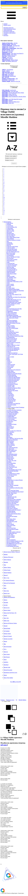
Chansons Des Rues (10, 271)
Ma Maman (9, 423)
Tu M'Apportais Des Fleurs (12, 546)
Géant (7, 319)
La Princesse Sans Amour (12, 390)
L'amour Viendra (10, 365)
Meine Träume (9, 434)
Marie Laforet (6, 654)
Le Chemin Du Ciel (10, 400)
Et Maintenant (9, 311)
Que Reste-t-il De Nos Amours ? (13, 509)
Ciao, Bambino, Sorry (11, 277)
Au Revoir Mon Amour (11, 249)
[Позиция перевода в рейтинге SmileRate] (26, 734)
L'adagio (8, 360)
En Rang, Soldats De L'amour (13, 303)
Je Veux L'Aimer (10, 356)
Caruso (8, 262)
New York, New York (11, 460)
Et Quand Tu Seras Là (11, 314)
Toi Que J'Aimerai (10, 535)
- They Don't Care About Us (12, 53)
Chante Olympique (10, 272)
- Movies (8, 72)
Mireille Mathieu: (7, 221)
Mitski (4, 588)
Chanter (8, 275)
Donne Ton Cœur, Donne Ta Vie (13, 294)
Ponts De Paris (9, 486)
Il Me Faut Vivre (10, 330)
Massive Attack (6, 610)
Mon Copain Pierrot (10, 451)
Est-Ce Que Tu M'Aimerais (12, 310)
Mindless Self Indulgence (9, 597)
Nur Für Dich (9, 468)
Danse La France (10, 285)
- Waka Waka (12, 48)
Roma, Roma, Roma (11, 519)
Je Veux (8, 355)
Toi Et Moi (8, 530)
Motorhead (5, 664)
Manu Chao (6, 590)
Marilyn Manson (7, 559)
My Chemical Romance (8, 580)
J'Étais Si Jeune (9, 343)
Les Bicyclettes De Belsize (12, 412)
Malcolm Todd (6, 667)
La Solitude (9, 391)
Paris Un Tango (9, 482)
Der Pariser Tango (10, 288)
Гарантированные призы (9, 29)
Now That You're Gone (11, 467)
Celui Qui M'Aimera (11, 268)
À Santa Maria (9, 228)
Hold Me (8, 324)
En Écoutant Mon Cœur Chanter (13, 302)
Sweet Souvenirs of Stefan (12, 529)
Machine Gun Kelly (7, 638)
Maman (8, 429)
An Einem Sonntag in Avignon (13, 240)
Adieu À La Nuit (10, 231)
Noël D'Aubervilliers (11, 463)
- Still (10, 78)
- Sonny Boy (8, 103)
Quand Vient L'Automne (12, 508)
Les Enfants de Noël (11, 415)
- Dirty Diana (9, 54)
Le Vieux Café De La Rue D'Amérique (15, 407)
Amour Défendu (10, 238)
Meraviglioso (9, 437)
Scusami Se (9, 522)
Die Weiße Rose (10, 293)
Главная (5, 23)
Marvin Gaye (6, 607)
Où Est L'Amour (10, 476)
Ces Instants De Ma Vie (11, 269)
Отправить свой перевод (9, 32)
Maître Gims (6, 620)
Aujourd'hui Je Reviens (11, 250)
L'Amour (8, 363)
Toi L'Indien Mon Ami (11, 533)
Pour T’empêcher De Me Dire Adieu (14, 487)
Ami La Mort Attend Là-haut (12, 237)
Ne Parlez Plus (9, 459)
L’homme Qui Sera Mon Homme (13, 373)
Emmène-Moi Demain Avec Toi (13, 299)
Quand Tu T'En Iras (10, 507)
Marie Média (9, 433)
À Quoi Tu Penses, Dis (11, 227)
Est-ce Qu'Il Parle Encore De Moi (14, 308)
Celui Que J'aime (10, 267)
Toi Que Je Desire (10, 537)
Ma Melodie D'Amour (11, 424)
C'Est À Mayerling (10, 254)
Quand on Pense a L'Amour (12, 504)
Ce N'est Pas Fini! (10, 263)
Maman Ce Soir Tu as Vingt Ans (13, 430)
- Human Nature (10, 60)
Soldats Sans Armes (10, 525)
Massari (5, 641)
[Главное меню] (11, 20)
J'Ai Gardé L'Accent (11, 341)
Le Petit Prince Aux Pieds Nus (13, 403)
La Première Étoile (10, 389)
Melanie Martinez (7, 572)
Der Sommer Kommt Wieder (12, 289)
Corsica (8, 282)
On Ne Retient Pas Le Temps (13, 473)
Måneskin (5, 562)
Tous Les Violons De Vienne (12, 542)
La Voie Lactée (9, 397)
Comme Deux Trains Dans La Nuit (14, 281)
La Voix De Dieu (10, 398)
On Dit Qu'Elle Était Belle (12, 471)
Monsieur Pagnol (10, 458)
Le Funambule (9, 402)
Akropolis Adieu (10, 233)
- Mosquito (5, 77)
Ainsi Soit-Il (9, 232)
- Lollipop (6, 71)
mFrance (4, 745)
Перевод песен (7, 25)
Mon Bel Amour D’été (11, 450)
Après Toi (8, 245)
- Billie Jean (9, 44)
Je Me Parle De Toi (10, 346)
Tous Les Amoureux (11, 539)
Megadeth (5, 602)
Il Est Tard (8, 329)
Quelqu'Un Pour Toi (11, 512)
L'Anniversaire (9, 367)
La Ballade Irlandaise (11, 375)
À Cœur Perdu (9, 225)
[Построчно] (11, 723)
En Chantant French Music (12, 301)
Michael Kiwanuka (7, 670)
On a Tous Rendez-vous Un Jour (13, 469)
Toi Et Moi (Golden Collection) (13, 532)
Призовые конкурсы (8, 27)
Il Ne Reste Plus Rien (11, 333)
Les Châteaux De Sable (11, 413)
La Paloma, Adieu (10, 386)
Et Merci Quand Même (11, 312)
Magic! (5, 659)
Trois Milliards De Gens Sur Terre (14, 543)
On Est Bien (9, 472)
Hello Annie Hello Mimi (11, 321)
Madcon (5, 599)
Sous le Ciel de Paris (11, 528)
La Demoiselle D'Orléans (12, 384)
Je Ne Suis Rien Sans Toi (12, 350)
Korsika (8, 359)
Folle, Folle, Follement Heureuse (13, 316)
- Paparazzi (7, 58)
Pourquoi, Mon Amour (11, 493)
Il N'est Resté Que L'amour (12, 332)
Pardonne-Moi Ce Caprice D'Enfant (14, 480)
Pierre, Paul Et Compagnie (12, 485)
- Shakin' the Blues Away (11, 101)
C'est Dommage (10, 255)
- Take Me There (7, 50)
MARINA (5, 662)
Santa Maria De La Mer (11, 521)
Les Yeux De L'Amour (11, 420)
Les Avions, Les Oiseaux (12, 411)
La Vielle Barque (10, 395)
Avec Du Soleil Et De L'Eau (12, 251)
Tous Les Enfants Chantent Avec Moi (14, 541)
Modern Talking (7, 567)
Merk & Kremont (7, 646)
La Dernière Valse (10, 385)
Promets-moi (9, 495)
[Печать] (23, 734)
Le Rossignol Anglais (11, 404)
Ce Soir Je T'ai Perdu (11, 266)
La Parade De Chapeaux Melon (13, 387)
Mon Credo (9, 452)
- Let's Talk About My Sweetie (12, 99)
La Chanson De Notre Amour (13, 378)
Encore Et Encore (10, 304)
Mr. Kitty (5, 605)
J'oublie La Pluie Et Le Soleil (13, 345)
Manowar (5, 651)
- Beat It (8, 49)
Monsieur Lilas (9, 456)
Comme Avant (9, 279)
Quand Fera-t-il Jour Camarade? (13, 499)
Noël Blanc (8, 461)
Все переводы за (14, 83)
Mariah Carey (6, 593)
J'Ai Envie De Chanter (11, 339)
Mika (4, 644)
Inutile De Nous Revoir (11, 338)
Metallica (5, 554)
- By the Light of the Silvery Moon (13, 92)
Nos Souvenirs (9, 464)
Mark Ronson (6, 657)
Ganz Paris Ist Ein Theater (12, 317)
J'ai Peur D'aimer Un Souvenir (13, 342)
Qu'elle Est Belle (10, 498)
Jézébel (8, 358)
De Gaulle (8, 286)
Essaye (7, 307)
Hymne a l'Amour (10, 325)
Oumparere (8, 477)
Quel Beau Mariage (10, 511)
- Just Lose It (7, 57)
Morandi (5, 625)
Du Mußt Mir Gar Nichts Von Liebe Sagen (16, 297)
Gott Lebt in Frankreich (11, 320)
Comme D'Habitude (10, 280)
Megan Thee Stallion (8, 677)
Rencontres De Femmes (11, 516)
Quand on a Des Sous (11, 503)
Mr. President (6, 631)
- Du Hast (7, 52)
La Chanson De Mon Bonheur (13, 377)
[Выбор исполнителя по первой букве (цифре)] (11, 152)
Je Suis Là (8, 351)
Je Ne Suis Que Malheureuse (12, 349)
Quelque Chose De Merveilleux (13, 513)
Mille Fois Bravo (10, 441)
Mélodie (8, 436)
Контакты (5, 35)
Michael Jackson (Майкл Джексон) (11, 551)
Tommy (8, 538)
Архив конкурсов (7, 30)
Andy (7, 241)
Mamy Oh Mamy (10, 432)
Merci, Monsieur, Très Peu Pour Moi (14, 438)
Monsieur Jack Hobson (11, 455)
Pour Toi (8, 489)
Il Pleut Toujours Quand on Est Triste (14, 336)
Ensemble (8, 306)
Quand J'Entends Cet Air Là (12, 500)
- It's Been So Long (9, 95)
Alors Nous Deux (10, 236)
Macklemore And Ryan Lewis (10, 672)
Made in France (9, 428)
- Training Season (8, 56)
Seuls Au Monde (10, 524)
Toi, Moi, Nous (9, 534)
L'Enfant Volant (9, 371)
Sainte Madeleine (10, 520)
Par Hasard (8, 478)
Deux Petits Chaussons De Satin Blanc (15, 290)
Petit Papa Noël (9, 484)
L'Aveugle (8, 368)
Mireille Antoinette (10, 445)
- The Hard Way (11, 45)
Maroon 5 (5, 575)
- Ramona (7, 100)
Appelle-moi (9, 242)
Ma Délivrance (9, 421)
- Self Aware (8, 47)
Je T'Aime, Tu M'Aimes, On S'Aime (14, 354)
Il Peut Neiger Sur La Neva (12, 334)
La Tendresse (9, 393)
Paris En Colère (9, 481)
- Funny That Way (9, 94)
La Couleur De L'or (10, 382)
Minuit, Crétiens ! (10, 443)
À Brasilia (8, 224)
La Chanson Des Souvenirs (12, 380)
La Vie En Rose (10, 394)
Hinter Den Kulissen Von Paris (13, 323)
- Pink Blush (7, 74)
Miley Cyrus (6, 577)
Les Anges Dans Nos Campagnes (14, 410)
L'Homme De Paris (10, 372)
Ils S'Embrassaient (10, 337)
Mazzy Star (6, 618)
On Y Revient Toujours (11, 474)
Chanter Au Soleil (10, 276)
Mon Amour (9, 446)
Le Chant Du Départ (11, 399)
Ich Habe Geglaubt (10, 327)
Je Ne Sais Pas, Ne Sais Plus (12, 347)
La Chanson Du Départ (11, 381)
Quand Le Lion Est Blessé (12, 502)
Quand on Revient (10, 506)
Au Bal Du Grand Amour (12, 246)
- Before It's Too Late (11, 81)
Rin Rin (8, 517)
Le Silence (8, 406)
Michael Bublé (6, 628)
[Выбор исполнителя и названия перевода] (11, 130)
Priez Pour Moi (9, 494)
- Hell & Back (9, 76)
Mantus (5, 675)
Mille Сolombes (10, 442)
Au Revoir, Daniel (10, 247)
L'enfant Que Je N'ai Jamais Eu (13, 369)
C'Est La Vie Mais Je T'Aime (13, 256)
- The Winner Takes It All (9, 61)
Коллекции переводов (8, 31)
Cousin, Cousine (10, 284)
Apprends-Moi (9, 243)
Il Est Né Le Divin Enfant (12, 328)
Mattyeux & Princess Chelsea (10, 623)
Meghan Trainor (7, 633)
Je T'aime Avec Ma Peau (12, 352)
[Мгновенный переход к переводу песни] (11, 141)
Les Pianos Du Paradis (11, 417)
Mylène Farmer (6, 570)
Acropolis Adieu (10, 229)
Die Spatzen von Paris (11, 291)
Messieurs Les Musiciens (12, 439)
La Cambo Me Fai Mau (11, 376)
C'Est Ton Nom (9, 258)
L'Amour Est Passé (10, 364)
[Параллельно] (11, 712)
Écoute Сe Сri (9, 298)
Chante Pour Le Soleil (11, 273)
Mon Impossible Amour (11, 454)
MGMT (5, 615)
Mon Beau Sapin (10, 448)
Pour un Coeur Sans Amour (12, 490)
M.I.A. (5, 649)
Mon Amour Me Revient (12, 447)
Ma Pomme (9, 425)
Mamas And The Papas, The (9, 612)
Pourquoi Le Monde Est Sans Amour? (15, 491)
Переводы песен (10, 700)
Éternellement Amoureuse (12, 315)
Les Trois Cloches (10, 419)
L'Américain (9, 362)
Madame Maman (10, 426)
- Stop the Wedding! (8, 73)
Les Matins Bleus (10, 416)
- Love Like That (10, 91)
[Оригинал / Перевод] (11, 734)
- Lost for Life (9, 90)
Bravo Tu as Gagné (10, 253)
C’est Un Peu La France (11, 259)
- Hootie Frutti (8, 80)
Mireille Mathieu (22, 700)
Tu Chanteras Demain (11, 544)
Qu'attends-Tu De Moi (11, 496)
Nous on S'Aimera (10, 465)
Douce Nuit (9, 295)
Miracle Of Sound (7, 636)
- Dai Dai (9, 43)
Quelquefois (9, 515)
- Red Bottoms (7, 69)
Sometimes (8, 526)
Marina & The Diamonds (9, 583)
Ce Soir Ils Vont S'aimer (11, 264)
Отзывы (5, 34)
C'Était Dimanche (10, 260)
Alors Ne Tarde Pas (10, 234)
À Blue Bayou (9, 223)
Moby (4, 585)
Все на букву (15, 681)
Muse (4, 564)
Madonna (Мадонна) (8, 557)
